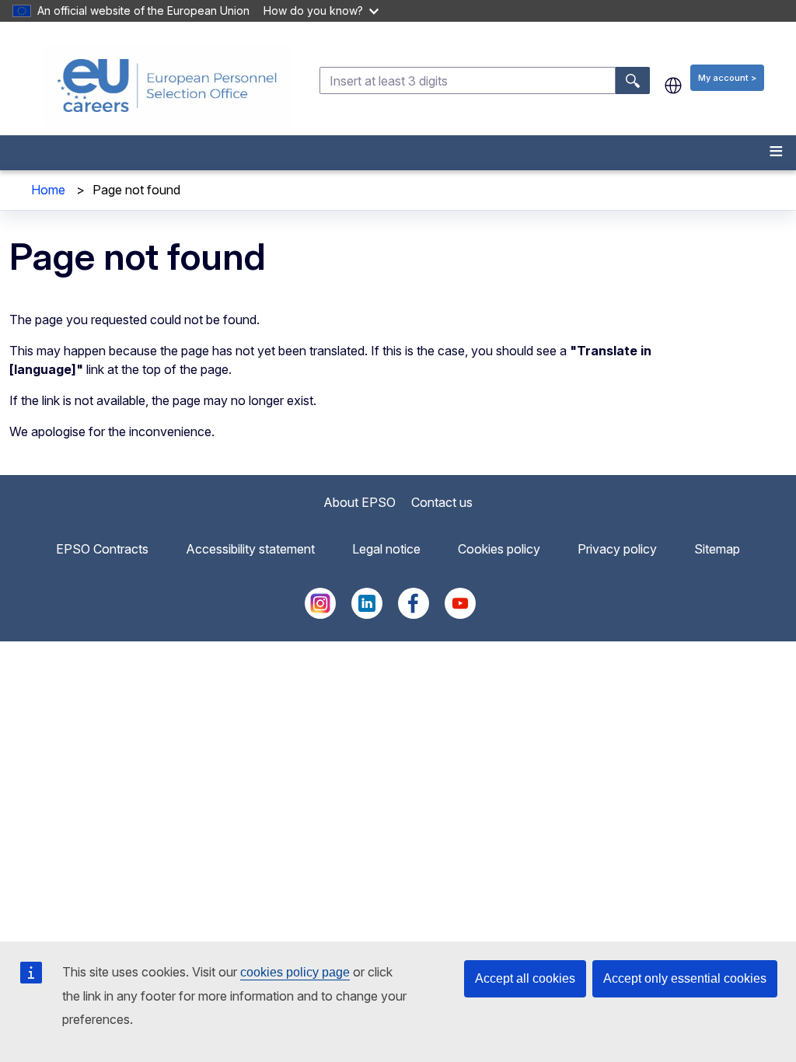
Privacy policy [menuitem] (617, 549)
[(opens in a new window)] (320, 614)
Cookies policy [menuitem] (499, 549)
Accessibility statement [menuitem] (250, 549)
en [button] (673, 85)
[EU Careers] (167, 85)
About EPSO (359, 502)
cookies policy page (295, 972)
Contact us (442, 502)
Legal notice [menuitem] (386, 549)
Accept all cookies (525, 978)
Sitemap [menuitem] (717, 549)
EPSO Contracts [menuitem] (102, 549)
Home (48, 190)
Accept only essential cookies (684, 978)
